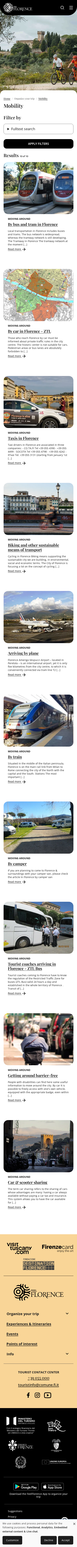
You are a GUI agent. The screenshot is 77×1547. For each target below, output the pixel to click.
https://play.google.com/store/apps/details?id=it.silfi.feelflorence (25, 1486)
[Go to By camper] (38, 827)
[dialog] (38, 1533)
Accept (66, 1540)
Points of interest (21, 1343)
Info (10, 1354)
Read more (15, 249)
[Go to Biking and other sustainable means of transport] (38, 509)
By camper (17, 863)
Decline (48, 1540)
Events (12, 1333)
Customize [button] (12, 1540)
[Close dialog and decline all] (74, 1522)
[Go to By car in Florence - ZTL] (38, 295)
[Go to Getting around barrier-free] (38, 1039)
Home (7, 98)
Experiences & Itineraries (28, 1324)
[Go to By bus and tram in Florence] (38, 188)
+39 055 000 (38, 1377)
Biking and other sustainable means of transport (33, 547)
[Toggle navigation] (71, 7)
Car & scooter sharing (27, 1182)
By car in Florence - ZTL (29, 331)
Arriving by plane (23, 653)
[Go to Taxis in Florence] (38, 402)
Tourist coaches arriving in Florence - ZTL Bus (32, 966)
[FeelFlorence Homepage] (18, 7)
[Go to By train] (38, 721)
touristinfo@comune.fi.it (38, 1384)
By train (15, 756)
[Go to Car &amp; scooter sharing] (38, 1146)
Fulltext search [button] (23, 128)
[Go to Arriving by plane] (38, 617)
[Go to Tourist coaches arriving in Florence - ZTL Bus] (38, 928)
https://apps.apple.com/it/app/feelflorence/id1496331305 (52, 1486)
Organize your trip (23, 1313)
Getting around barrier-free (33, 1075)
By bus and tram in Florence (33, 224)
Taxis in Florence (23, 438)
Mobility (43, 98)
